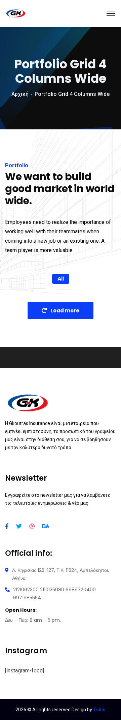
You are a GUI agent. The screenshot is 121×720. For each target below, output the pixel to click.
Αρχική (20, 94)
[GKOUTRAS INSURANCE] (16, 13)
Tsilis (99, 709)
